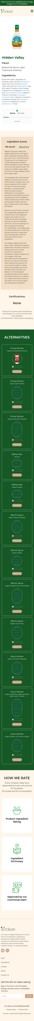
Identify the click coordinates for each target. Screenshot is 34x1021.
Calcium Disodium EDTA (13, 42)
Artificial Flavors (21, 35)
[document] (17, 995)
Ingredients (5, 912)
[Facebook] (3, 900)
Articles (4, 916)
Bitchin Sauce (17, 464)
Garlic (24, 33)
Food (3, 907)
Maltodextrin (25, 31)
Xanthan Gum (7, 53)
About (3, 920)
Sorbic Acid (26, 40)
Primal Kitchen (17, 297)
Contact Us (5, 924)
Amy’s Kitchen (17, 606)
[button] (17, 971)
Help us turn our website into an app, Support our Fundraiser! (17, 3)
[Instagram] (7, 900)
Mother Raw (17, 403)
